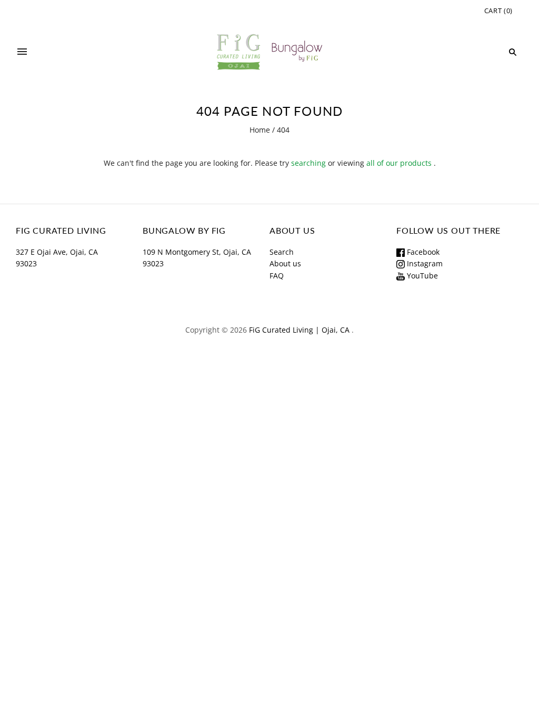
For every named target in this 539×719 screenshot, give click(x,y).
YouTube (421, 276)
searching (308, 163)
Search (282, 252)
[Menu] (22, 52)
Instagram (424, 263)
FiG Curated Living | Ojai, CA (299, 330)
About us (285, 263)
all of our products (399, 163)
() (498, 10)
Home (259, 130)
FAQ (277, 276)
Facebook (422, 252)
